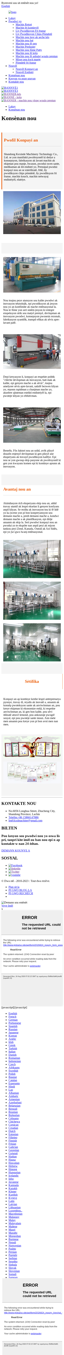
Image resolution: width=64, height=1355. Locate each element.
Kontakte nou (16, 81)
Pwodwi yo (15, 21)
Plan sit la (14, 886)
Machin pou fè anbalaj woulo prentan (37, 56)
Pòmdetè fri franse (26, 62)
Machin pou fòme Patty (29, 49)
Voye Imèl (7, 905)
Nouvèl (13, 65)
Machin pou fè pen (26, 43)
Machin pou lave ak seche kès (32, 37)
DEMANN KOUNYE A (15, 850)
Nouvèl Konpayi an (27, 68)
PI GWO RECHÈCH (21, 893)
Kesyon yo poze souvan (22, 78)
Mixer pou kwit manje (28, 59)
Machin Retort (24, 24)
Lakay (12, 18)
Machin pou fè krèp (27, 53)
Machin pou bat (24, 40)
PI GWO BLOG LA (20, 890)
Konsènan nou (17, 75)
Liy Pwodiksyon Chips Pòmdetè (34, 34)
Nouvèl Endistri (24, 72)
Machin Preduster (25, 46)
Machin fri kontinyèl (27, 27)
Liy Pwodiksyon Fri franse (31, 30)
